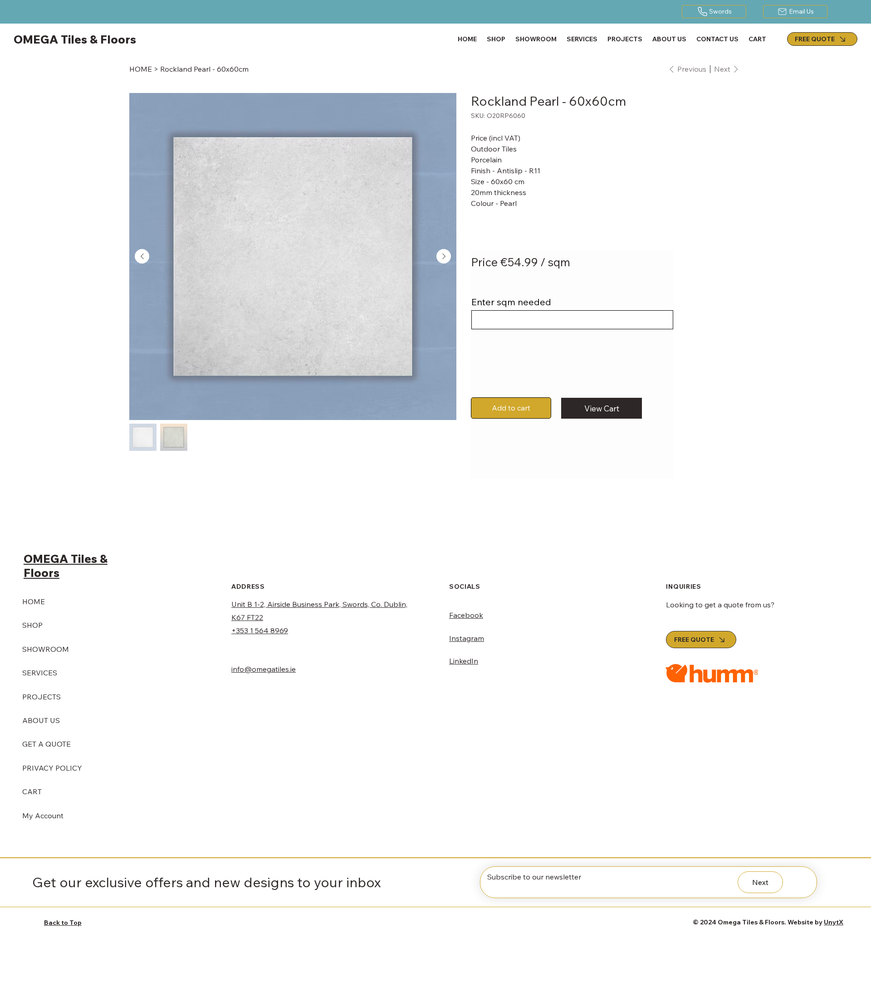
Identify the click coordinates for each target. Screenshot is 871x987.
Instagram (466, 638)
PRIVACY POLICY (52, 767)
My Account (43, 815)
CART (32, 791)
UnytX (833, 922)
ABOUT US (41, 720)
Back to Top (63, 923)
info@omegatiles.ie (263, 669)
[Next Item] (443, 256)
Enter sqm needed (511, 302)
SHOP (32, 625)
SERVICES (39, 672)
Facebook (466, 615)
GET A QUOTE (46, 743)
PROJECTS (41, 696)
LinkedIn (463, 660)
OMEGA (47, 559)
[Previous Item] (142, 256)
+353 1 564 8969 (259, 630)
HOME (33, 601)
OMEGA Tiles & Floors (75, 39)
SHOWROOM (45, 649)
